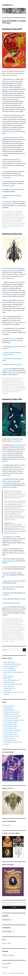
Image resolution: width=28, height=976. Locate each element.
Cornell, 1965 (7, 690)
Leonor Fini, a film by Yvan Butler (13, 684)
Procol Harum (11, 224)
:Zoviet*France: (17, 214)
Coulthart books (8, 708)
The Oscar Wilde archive (11, 732)
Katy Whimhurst (14, 220)
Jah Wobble (5, 630)
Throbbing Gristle (9, 391)
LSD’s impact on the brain (11, 581)
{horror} (4, 621)
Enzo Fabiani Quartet (12, 627)
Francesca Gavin (14, 629)
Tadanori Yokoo (20, 639)
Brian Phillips (16, 626)
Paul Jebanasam (10, 589)
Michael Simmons (18, 636)
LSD (21, 635)
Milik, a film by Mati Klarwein (12, 664)
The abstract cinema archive (12, 712)
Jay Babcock (13, 632)
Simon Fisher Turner (6, 390)
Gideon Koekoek (10, 185)
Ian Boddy (8, 218)
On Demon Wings (17, 609)
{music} (13, 212)
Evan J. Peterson (15, 469)
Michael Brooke (13, 189)
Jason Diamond (12, 449)
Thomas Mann (10, 226)
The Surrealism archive (10, 740)
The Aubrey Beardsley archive (12, 716)
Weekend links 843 (9, 668)
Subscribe (14, 907)
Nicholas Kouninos (15, 223)
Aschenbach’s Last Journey (10, 137)
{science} (4, 214)
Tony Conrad (5, 641)
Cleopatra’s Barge (7, 368)
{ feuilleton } (7, 5)
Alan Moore (12, 624)
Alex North (18, 382)
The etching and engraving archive (14, 720)
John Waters (5, 387)
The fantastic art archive (11, 722)
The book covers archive (11, 718)
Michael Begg (15, 387)
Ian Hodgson (14, 218)
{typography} (10, 214)
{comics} (4, 620)
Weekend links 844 (9, 662)
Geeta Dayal (22, 599)
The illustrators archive (11, 726)
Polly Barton (10, 149)
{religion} (4, 381)
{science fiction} (17, 623)
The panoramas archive (10, 734)
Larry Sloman (17, 635)
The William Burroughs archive (13, 742)
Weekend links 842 (9, 676)
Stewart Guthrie (15, 390)
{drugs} (12, 620)
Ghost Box (7, 217)
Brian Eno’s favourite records (11, 603)
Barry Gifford (10, 131)
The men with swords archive (12, 730)
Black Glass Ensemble (11, 384)
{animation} (20, 378)
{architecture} (12, 618)
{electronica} (5, 212)
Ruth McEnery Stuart (11, 388)
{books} (16, 211)
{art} (13, 211)
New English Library (15, 638)
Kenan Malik (7, 523)
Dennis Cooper (20, 384)
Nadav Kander (7, 638)
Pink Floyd (22, 223)
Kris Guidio (22, 567)
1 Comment (12, 641)
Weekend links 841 (9, 682)
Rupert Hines (18, 224)
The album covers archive (11, 714)
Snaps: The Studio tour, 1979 (12, 680)
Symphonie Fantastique (10, 666)
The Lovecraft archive (10, 728)
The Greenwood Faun (10, 670)
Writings (6, 744)
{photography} (19, 621)
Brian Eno (11, 626)
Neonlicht (5, 607)
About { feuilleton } (9, 706)
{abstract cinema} (13, 378)
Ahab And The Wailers (17, 381)
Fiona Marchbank (16, 441)
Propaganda (7, 292)
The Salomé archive (9, 738)
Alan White (8, 300)
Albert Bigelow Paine (10, 382)
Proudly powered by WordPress (16, 973)
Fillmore (4, 197)
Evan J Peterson (21, 627)
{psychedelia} (18, 212)
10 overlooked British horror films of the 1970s (13, 483)
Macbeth (11, 636)
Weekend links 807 (12, 29)
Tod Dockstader (17, 226)
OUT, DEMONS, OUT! (9, 536)
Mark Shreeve (12, 221)
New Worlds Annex (9, 710)
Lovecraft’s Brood (9, 686)
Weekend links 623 (12, 234)
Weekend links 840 (9, 688)
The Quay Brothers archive (11, 736)
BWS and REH (7, 678)
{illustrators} (9, 621)
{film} (10, 212)
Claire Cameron (19, 445)
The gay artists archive (10, 724)
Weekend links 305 (12, 399)
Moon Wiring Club (6, 223)
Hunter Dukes (19, 322)
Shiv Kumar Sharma (14, 346)
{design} (20, 211)
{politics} (4, 623)
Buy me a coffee (6, 943)
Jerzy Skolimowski (10, 481)
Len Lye (17, 364)
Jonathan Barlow (20, 633)
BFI (16, 624)
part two (7, 177)
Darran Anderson (16, 215)
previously (13, 294)
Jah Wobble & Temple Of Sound (16, 385)
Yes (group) (16, 391)
